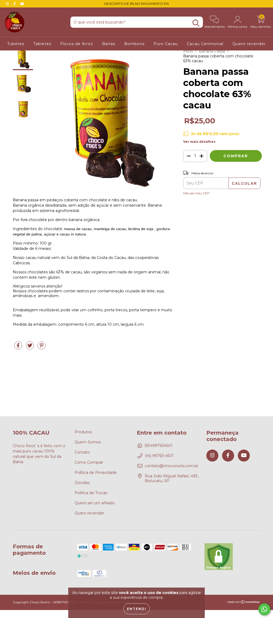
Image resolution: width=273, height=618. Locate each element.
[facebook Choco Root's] (15, 3)
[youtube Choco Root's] (22, 3)
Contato (82, 452)
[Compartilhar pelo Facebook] (18, 347)
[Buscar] (196, 23)
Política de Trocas (91, 492)
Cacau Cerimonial (205, 43)
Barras (108, 43)
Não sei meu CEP (196, 193)
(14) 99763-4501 (159, 455)
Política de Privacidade (96, 472)
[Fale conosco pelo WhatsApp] (264, 609)
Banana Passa (212, 51)
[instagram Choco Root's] (8, 3)
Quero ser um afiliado (95, 503)
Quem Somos (88, 442)
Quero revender (249, 43)
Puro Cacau (166, 43)
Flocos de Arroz (76, 43)
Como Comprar (89, 462)
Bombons (134, 43)
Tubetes (15, 43)
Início (188, 51)
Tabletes (42, 43)
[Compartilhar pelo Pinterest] (42, 347)
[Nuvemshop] (243, 603)
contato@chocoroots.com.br (171, 465)
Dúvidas (82, 482)
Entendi (136, 609)
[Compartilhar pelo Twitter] (30, 347)
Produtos (83, 432)
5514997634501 (158, 445)
